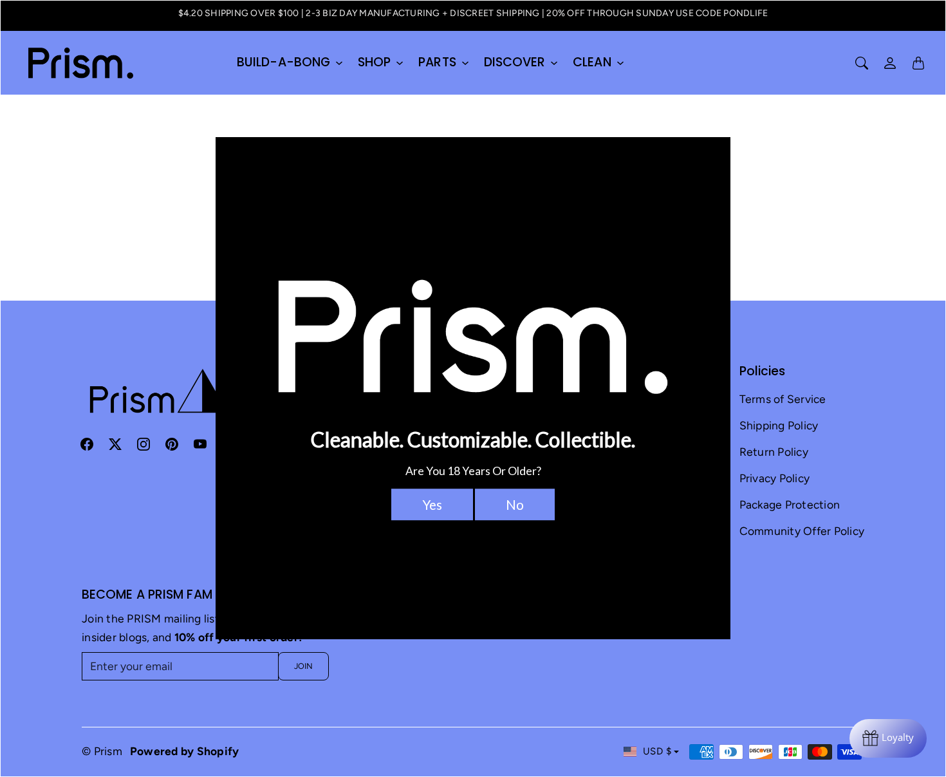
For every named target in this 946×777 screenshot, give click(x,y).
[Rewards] (888, 738)
